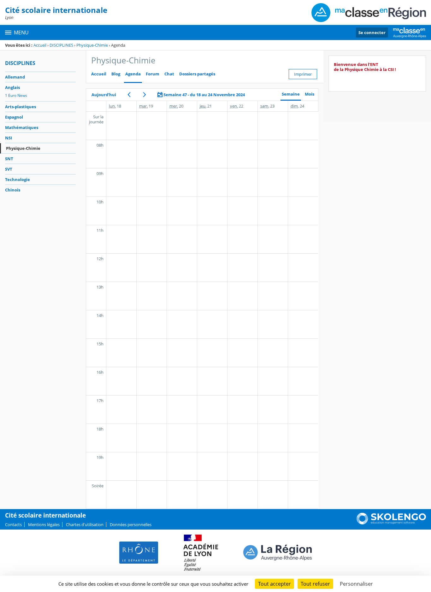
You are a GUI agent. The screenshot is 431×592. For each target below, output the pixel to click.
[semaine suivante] (144, 95)
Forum (152, 74)
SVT (8, 169)
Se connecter (372, 32)
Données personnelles (130, 524)
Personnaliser (356, 583)
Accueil (39, 45)
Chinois (12, 190)
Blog (115, 74)
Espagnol (14, 117)
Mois (309, 94)
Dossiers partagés (197, 74)
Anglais (12, 87)
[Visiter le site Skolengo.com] (391, 523)
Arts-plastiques (20, 106)
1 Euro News (16, 95)
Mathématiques (21, 127)
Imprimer (303, 74)
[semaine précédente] (129, 95)
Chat (169, 74)
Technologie (17, 179)
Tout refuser (315, 583)
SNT (9, 158)
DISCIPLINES (61, 45)
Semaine (291, 94)
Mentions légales (44, 524)
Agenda (133, 74)
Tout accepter (274, 583)
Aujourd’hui (104, 94)
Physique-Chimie (92, 45)
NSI (8, 138)
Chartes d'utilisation (84, 524)
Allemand (15, 77)
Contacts (13, 524)
